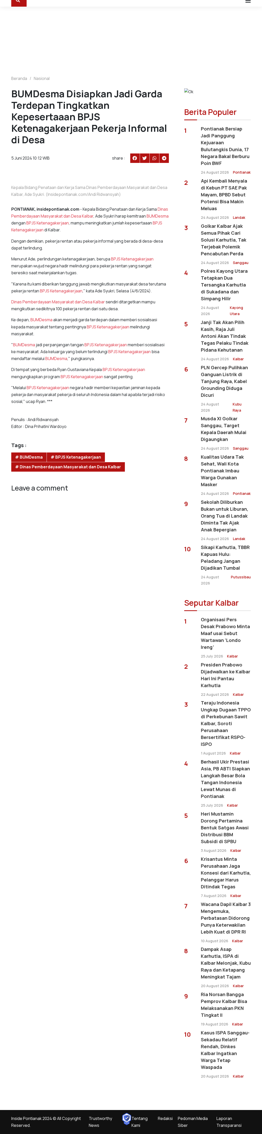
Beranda (19, 78)
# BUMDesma (29, 457)
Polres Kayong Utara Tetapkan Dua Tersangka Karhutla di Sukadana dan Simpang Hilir (224, 285)
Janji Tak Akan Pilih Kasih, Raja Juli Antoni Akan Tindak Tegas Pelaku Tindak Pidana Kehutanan (224, 336)
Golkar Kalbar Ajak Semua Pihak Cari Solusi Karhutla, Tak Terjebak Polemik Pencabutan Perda (223, 240)
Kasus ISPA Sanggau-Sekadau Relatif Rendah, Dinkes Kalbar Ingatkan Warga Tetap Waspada (225, 1050)
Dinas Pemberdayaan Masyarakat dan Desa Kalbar (58, 302)
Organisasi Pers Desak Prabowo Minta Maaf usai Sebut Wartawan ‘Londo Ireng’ (225, 633)
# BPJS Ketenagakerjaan (76, 457)
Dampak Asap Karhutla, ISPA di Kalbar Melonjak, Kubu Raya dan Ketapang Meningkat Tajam (226, 963)
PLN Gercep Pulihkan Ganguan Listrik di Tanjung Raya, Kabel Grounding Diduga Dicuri (224, 381)
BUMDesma (158, 216)
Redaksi (165, 1118)
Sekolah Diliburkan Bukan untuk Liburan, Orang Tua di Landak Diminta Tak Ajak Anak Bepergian (224, 516)
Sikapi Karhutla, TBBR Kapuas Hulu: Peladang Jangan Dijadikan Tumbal (225, 557)
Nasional (42, 78)
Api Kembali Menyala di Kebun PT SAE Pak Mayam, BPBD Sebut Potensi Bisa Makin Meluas (224, 194)
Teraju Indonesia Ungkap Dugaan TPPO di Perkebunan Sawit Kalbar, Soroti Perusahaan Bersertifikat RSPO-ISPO (226, 723)
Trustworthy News (100, 1122)
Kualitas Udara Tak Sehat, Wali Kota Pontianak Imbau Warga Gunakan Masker (222, 470)
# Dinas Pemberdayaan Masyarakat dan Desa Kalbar (68, 467)
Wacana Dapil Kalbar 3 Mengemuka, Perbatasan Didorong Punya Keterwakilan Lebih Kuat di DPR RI (226, 918)
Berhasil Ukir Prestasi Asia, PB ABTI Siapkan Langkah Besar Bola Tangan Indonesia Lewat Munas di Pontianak (225, 779)
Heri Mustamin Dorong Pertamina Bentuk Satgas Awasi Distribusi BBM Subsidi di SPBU (225, 827)
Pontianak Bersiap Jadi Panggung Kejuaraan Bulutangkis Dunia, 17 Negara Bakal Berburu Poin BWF (225, 146)
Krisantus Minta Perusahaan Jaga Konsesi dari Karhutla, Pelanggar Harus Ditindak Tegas (226, 873)
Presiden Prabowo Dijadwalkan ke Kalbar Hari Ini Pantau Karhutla (225, 675)
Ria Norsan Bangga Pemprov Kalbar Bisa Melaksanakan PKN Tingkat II (224, 1004)
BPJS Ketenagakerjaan (47, 223)
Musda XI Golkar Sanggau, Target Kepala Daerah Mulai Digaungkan (223, 428)
